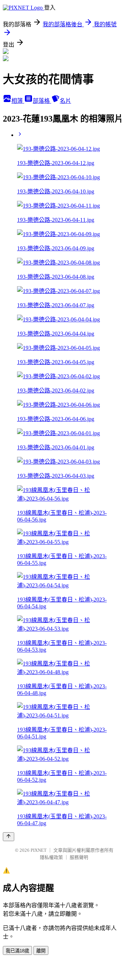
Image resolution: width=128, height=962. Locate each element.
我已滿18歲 (17, 950)
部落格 (42, 101)
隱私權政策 (51, 857)
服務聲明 (79, 857)
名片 (65, 101)
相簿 (17, 101)
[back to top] (8, 836)
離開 (41, 950)
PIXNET (39, 850)
